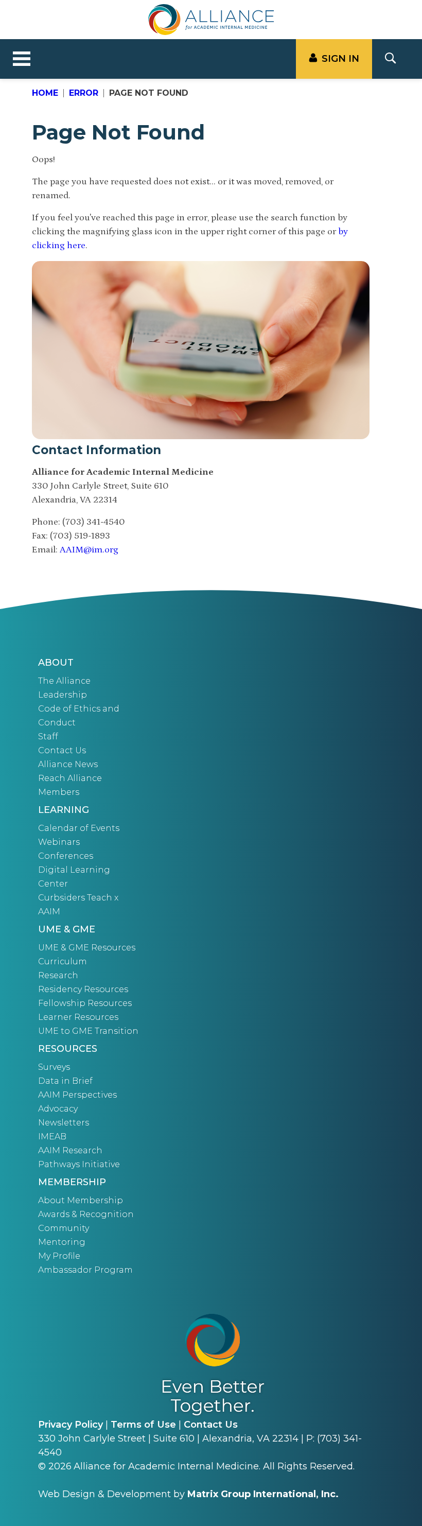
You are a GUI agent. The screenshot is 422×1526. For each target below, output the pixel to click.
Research (58, 975)
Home (45, 93)
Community (63, 1228)
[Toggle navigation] (21, 59)
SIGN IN (340, 58)
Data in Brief (65, 1081)
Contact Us (62, 750)
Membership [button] (72, 1182)
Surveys (54, 1067)
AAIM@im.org (89, 550)
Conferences (65, 856)
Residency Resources (83, 989)
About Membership (80, 1200)
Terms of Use (143, 1424)
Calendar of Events (78, 828)
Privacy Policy (70, 1424)
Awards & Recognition (86, 1214)
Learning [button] (63, 810)
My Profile (59, 1256)
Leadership (62, 695)
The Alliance (64, 681)
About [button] (56, 662)
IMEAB (52, 1136)
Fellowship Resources (85, 1003)
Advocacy (58, 1109)
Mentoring (61, 1242)
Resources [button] (67, 1048)
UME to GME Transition (88, 1031)
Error (83, 93)
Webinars (59, 842)
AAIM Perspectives (77, 1095)
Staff (48, 736)
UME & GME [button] (66, 929)
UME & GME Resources (86, 947)
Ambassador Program (85, 1270)
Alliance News (68, 764)
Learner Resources (78, 1017)
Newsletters (63, 1123)
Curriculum (62, 961)
